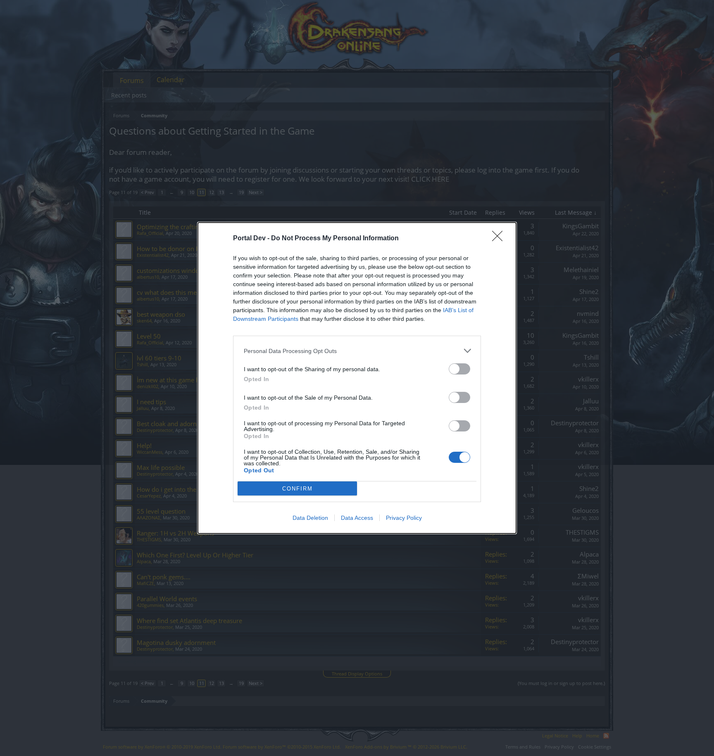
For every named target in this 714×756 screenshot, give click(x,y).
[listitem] (357, 350)
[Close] (500, 238)
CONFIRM (297, 489)
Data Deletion (310, 517)
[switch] (459, 368)
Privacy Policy (404, 517)
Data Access (357, 517)
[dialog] (357, 378)
